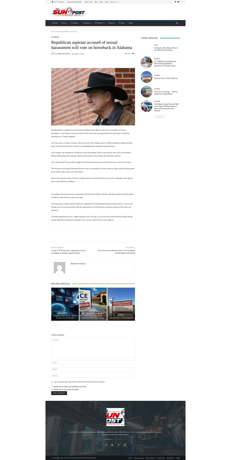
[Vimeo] (175, 1)
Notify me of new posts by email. (66, 389)
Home (53, 31)
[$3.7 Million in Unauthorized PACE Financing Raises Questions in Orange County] (93, 304)
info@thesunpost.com (119, 439)
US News (74, 31)
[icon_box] (115, 2)
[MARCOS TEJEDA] (53, 53)
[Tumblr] (125, 445)
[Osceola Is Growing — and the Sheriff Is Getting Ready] (146, 91)
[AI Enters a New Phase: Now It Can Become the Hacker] (65, 304)
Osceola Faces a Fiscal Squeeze (121, 318)
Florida (93, 310)
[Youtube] (178, 1)
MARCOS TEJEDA (63, 53)
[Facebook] (106, 445)
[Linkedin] (112, 445)
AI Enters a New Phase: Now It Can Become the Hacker (65, 317)
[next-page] (56, 324)
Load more (159, 117)
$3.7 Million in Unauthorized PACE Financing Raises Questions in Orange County (93, 316)
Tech (64, 312)
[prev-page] (52, 324)
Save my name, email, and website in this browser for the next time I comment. (79, 382)
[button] (177, 23)
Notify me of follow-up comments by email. (70, 386)
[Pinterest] (118, 445)
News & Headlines (63, 31)
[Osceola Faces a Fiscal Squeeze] (121, 304)
